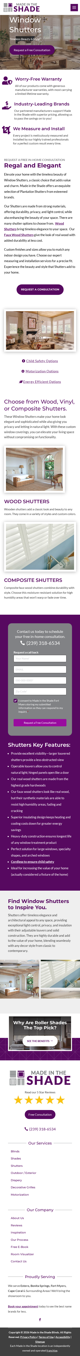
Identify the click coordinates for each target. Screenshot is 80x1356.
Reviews (16, 1225)
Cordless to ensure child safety (32, 862)
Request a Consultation (40, 289)
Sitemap (40, 1341)
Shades (16, 1158)
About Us (17, 1218)
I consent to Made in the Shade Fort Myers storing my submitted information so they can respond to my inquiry (40, 706)
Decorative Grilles (23, 1187)
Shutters (17, 1166)
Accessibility (62, 1337)
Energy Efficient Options (42, 382)
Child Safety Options (42, 361)
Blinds (15, 1151)
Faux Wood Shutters (18, 235)
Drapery (16, 1180)
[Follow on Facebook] (40, 1320)
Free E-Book (19, 1247)
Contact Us (19, 1261)
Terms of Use (46, 1337)
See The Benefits (38, 1041)
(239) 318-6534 (43, 643)
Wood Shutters (26, 502)
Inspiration (18, 1232)
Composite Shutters (33, 580)
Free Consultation (40, 1114)
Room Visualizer (22, 1254)
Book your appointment (23, 1306)
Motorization (20, 1194)
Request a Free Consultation (32, 50)
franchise (52, 1350)
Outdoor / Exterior (23, 1173)
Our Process (19, 1240)
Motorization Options (42, 371)
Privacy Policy (28, 1337)
